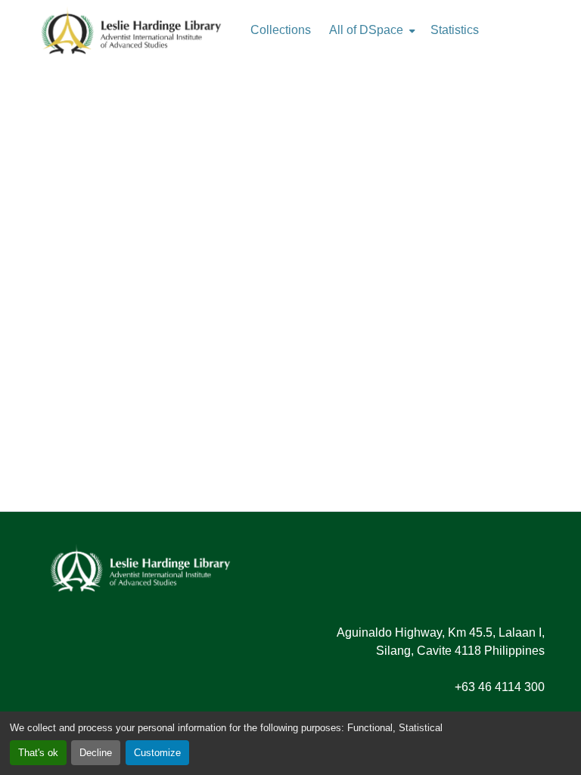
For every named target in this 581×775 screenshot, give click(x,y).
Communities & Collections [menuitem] (280, 30)
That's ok (38, 752)
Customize (157, 752)
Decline (95, 752)
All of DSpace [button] (366, 29)
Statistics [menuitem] (454, 29)
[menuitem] (370, 30)
